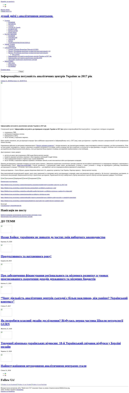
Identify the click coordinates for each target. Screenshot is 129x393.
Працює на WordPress (8, 391)
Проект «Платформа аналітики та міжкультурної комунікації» (28, 53)
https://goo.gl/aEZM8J (24, 165)
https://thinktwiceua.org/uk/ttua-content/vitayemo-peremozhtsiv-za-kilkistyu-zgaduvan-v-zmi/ (28, 188)
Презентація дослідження (9, 181)
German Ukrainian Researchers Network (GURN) (23, 49)
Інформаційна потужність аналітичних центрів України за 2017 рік (29, 56)
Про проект (16, 54)
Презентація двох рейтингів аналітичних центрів (16, 216)
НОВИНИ (11, 22)
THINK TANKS (10, 44)
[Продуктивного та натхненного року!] (6, 251)
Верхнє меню (5, 9)
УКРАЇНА (11, 46)
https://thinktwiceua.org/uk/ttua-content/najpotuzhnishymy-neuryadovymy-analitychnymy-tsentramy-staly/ (32, 201)
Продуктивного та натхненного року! (26, 256)
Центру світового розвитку (45, 145)
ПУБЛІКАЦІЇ (12, 37)
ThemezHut (19, 389)
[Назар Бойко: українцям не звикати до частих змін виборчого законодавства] (6, 232)
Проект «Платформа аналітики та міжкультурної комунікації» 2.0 (29, 51)
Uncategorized (5, 205)
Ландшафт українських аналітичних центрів (22, 59)
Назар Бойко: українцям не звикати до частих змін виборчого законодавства (53, 237)
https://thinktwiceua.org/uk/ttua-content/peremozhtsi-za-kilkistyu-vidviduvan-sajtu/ (25, 194)
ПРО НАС (11, 63)
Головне (7, 20)
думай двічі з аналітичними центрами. (27, 16)
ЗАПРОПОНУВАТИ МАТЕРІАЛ (19, 42)
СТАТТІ (11, 25)
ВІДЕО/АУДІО (13, 31)
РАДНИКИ (12, 66)
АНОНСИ (11, 39)
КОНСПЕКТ (12, 32)
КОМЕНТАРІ (12, 29)
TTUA (25, 81)
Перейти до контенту (7, 1)
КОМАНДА (12, 65)
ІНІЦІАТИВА (9, 61)
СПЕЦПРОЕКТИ (10, 48)
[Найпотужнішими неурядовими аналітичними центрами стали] (6, 361)
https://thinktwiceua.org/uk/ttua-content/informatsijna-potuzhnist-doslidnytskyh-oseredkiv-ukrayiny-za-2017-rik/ (34, 185)
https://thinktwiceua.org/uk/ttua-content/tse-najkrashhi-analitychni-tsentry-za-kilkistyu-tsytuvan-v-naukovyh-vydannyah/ (36, 191)
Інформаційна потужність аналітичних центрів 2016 (25, 58)
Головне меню (5, 69)
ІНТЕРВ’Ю (12, 24)
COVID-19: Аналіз (14, 27)
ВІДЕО (10, 41)
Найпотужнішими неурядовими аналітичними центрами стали (21, 215)
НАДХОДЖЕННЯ (11, 34)
